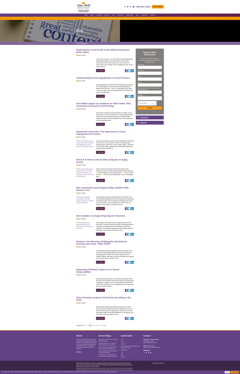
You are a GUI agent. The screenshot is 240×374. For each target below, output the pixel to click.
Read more (100, 70)
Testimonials (124, 350)
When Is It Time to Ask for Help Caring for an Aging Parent (102, 160)
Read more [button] (114, 371)
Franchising (129, 15)
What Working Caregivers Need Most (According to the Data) (103, 298)
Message (140, 95)
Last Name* (141, 70)
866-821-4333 (150, 345)
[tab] (150, 117)
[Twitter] (127, 7)
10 (97, 325)
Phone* (140, 82)
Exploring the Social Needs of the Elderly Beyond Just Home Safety (103, 51)
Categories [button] (144, 117)
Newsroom (145, 15)
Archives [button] (143, 123)
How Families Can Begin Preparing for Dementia (100, 216)
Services (99, 15)
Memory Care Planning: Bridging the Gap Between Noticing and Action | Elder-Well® (101, 242)
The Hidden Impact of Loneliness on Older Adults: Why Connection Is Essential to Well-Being (103, 104)
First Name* (141, 64)
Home (86, 15)
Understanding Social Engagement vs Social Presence (103, 78)
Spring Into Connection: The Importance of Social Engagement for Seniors (101, 132)
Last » (104, 325)
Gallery (107, 15)
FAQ (113, 15)
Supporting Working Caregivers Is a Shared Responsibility (97, 270)
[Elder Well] (86, 6)
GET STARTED (157, 6)
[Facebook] (125, 7)
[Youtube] (133, 7)
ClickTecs (161, 363)
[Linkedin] (130, 7)
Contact (153, 15)
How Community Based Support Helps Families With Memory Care (102, 189)
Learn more (127, 18)
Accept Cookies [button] (234, 372)
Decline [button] (227, 372)
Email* (139, 76)
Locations (120, 15)
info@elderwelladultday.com (153, 347)
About (92, 15)
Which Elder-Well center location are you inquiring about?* (149, 88)
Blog (137, 15)
